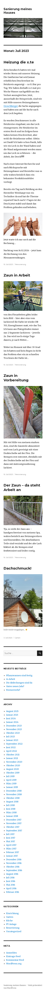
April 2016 (11, 888)
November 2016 (14, 863)
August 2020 (12, 769)
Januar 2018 (12, 816)
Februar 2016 (12, 892)
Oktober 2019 (12, 772)
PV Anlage (11, 924)
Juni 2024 (11, 718)
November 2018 (14, 794)
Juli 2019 (10, 776)
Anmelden (11, 952)
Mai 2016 (10, 884)
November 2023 (14, 729)
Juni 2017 (10, 837)
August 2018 (12, 801)
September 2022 (14, 743)
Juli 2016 (10, 877)
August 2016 (12, 874)
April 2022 (11, 751)
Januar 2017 (12, 856)
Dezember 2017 (13, 819)
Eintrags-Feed (13, 956)
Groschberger (11, 106)
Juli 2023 (10, 736)
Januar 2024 (12, 722)
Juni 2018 (10, 809)
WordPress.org (13, 963)
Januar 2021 (12, 758)
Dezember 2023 (14, 725)
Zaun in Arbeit (17, 275)
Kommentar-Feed (15, 960)
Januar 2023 (12, 740)
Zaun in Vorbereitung (16, 377)
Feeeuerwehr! (13, 690)
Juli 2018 (10, 805)
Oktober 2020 (13, 765)
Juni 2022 (11, 747)
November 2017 (13, 823)
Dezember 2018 (14, 790)
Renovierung (20, 264)
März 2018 (11, 812)
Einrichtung (12, 913)
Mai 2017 (10, 841)
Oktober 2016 (12, 866)
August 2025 (12, 711)
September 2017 (14, 830)
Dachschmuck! (17, 568)
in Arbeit (10, 679)
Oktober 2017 (12, 827)
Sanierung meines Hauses (15, 985)
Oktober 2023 (13, 733)
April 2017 (11, 845)
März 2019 (11, 783)
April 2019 (11, 780)
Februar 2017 (12, 852)
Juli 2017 (10, 834)
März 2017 (11, 848)
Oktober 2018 (13, 798)
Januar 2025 (12, 715)
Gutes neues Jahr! (15, 686)
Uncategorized (13, 931)
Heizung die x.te (19, 62)
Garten (17, 638)
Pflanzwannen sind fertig (19, 675)
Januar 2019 (12, 787)
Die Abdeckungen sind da (19, 682)
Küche (9, 920)
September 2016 (14, 870)
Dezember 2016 (13, 859)
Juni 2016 (10, 881)
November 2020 (14, 762)
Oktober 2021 (12, 754)
